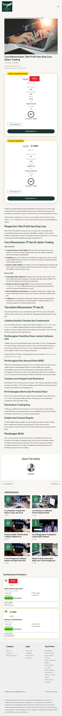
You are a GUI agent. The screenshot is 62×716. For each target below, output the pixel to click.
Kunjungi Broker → (31, 131)
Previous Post (7, 483)
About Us (9, 650)
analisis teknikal (48, 325)
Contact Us (9, 653)
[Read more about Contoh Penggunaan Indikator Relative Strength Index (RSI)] (17, 549)
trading (10, 219)
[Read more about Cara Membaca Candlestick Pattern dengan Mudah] (45, 501)
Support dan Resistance (20, 257)
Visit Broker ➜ (9, 598)
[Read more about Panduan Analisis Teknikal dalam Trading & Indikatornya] (17, 525)
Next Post (55, 483)
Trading (10, 18)
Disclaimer (28, 658)
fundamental (8, 327)
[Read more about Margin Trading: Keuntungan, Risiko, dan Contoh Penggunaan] (45, 549)
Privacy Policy (29, 655)
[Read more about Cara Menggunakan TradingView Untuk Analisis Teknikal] (45, 525)
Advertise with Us (11, 655)
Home (5, 18)
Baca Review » (18, 598)
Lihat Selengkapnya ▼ (14, 124)
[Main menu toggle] (58, 6)
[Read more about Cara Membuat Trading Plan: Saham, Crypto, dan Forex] (17, 501)
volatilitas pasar (11, 286)
